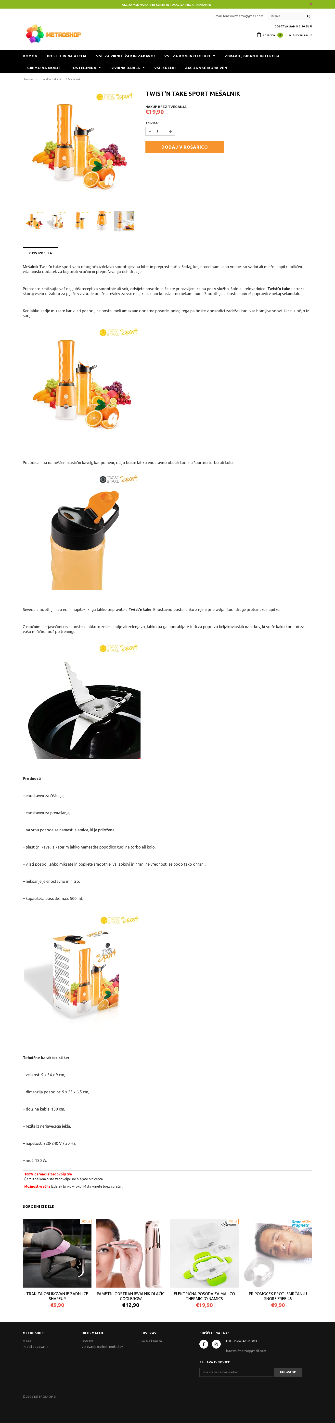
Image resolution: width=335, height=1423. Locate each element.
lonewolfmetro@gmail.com (246, 1350)
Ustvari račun (302, 35)
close (311, 4)
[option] (79, 146)
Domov (28, 79)
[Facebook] (203, 1344)
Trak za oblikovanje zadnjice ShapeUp (57, 1296)
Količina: (151, 123)
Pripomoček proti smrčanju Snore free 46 (278, 1296)
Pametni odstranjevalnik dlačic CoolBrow (131, 1296)
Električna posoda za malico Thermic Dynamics (204, 1296)
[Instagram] (216, 1344)
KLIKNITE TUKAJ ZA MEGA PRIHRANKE (183, 4)
